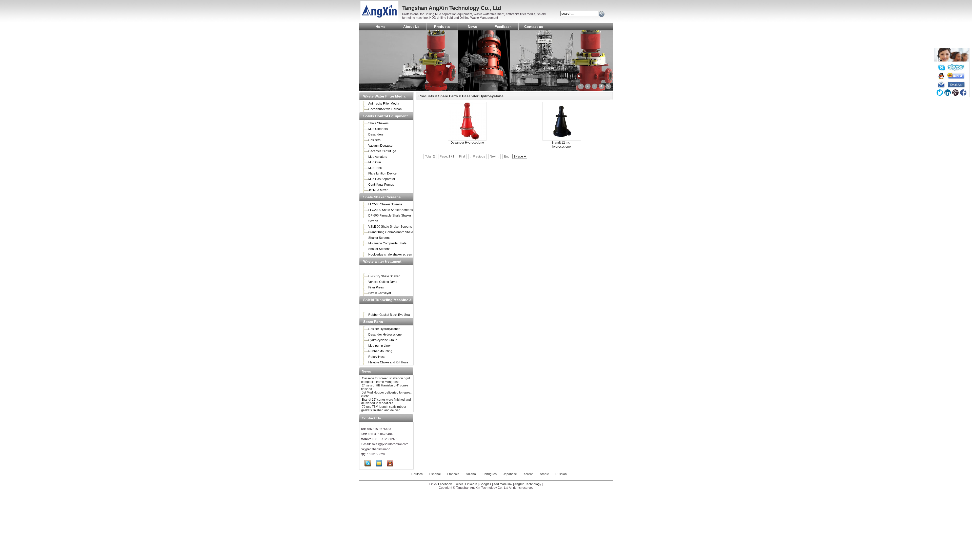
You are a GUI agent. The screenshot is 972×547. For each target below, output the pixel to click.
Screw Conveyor (379, 293)
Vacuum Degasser (381, 145)
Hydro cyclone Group (382, 340)
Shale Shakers (378, 123)
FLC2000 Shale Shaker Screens (390, 210)
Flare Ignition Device (382, 173)
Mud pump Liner (379, 345)
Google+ (485, 484)
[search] (601, 14)
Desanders (375, 134)
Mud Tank (375, 168)
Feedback (503, 27)
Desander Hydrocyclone (385, 334)
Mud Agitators (377, 157)
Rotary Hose (377, 357)
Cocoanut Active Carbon (385, 109)
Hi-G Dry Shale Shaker (384, 276)
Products (442, 27)
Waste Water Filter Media (384, 96)
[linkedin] (947, 92)
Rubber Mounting (380, 351)
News (472, 27)
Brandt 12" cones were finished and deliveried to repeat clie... (386, 401)
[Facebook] (963, 92)
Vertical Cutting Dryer (382, 282)
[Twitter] (940, 92)
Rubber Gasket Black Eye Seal (389, 315)
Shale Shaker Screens (382, 197)
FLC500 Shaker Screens (385, 204)
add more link (503, 484)
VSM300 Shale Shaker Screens (390, 226)
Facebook (445, 484)
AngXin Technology (527, 484)
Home (381, 27)
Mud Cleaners (378, 129)
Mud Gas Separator (381, 179)
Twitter (458, 484)
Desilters (374, 140)
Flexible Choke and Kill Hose (388, 362)
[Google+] (955, 92)
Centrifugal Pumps (381, 184)
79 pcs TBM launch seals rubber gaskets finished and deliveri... (383, 408)
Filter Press (376, 287)
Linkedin (471, 484)
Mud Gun (374, 162)
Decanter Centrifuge (382, 151)
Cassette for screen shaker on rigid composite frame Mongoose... (385, 380)
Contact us (533, 27)
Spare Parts (373, 322)
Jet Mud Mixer (378, 190)
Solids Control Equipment (385, 116)
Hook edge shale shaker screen (390, 254)
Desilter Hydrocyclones (384, 329)
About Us (411, 27)
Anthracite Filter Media (383, 103)
